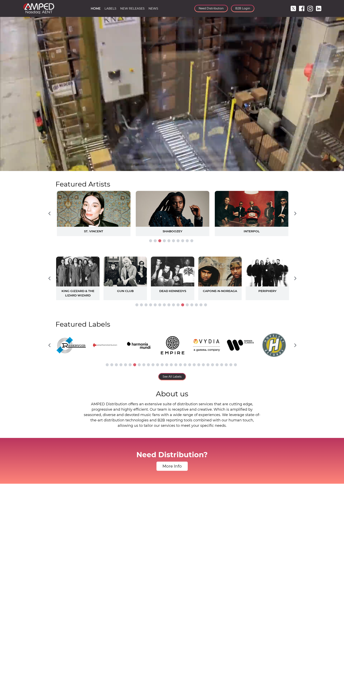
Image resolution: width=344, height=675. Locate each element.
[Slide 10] (191, 240)
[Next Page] (295, 213)
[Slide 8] (182, 240)
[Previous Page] (49, 213)
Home (96, 8)
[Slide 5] (168, 240)
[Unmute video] (337, 167)
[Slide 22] (203, 364)
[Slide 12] (187, 304)
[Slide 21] (198, 364)
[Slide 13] (191, 304)
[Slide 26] (221, 364)
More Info (172, 466)
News (153, 8)
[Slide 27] (226, 364)
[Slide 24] (212, 364)
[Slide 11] (182, 304)
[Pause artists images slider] (172, 276)
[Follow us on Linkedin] (318, 8)
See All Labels (172, 376)
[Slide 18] (185, 364)
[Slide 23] (207, 364)
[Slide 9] (187, 240)
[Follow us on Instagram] (310, 8)
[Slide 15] (200, 304)
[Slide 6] (173, 240)
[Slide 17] (180, 364)
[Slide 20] (194, 364)
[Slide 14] (196, 304)
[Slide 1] (150, 240)
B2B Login (242, 8)
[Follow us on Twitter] (293, 8)
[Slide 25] (217, 364)
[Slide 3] (159, 240)
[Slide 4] (164, 240)
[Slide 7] (178, 240)
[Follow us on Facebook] (301, 8)
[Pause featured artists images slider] (172, 209)
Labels (110, 8)
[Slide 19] (189, 364)
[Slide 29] (235, 364)
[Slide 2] (155, 240)
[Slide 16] (205, 304)
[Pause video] (7, 167)
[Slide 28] (230, 364)
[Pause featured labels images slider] (172, 343)
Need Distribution (211, 8)
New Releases (132, 8)
